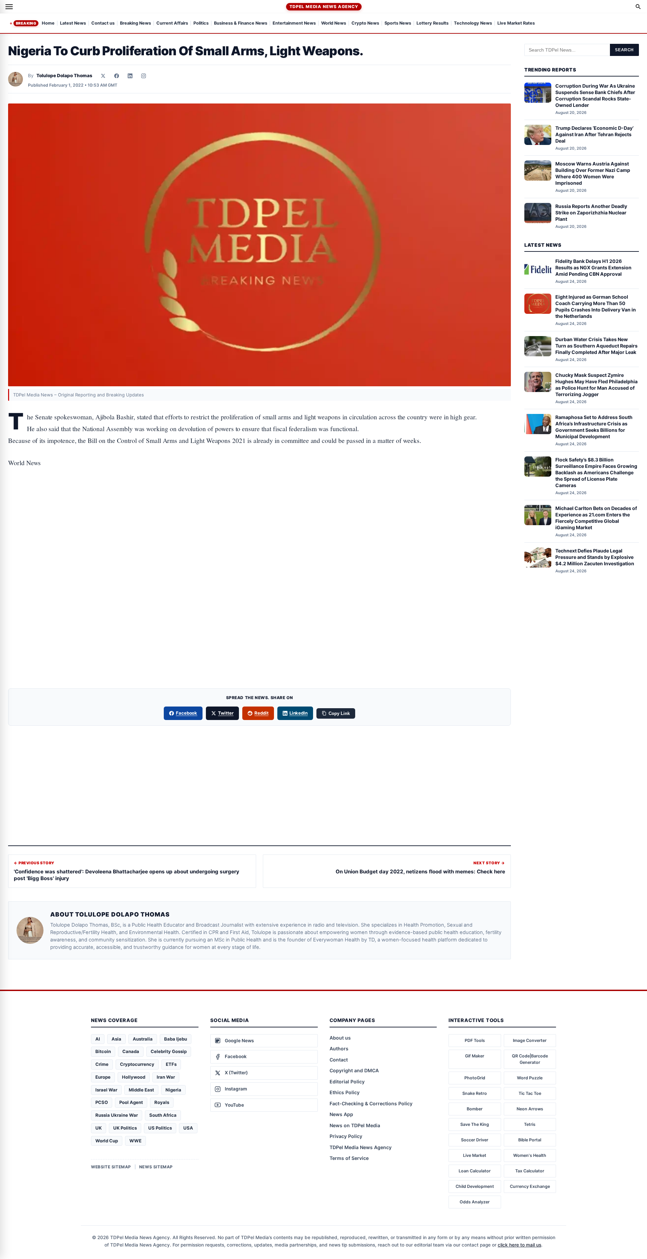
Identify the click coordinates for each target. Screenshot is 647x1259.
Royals (161, 1102)
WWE (135, 1140)
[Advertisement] (259, 504)
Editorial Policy (347, 1081)
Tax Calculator (529, 1170)
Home (48, 23)
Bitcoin (103, 1051)
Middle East (141, 1089)
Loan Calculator (475, 1170)
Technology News (473, 23)
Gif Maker (474, 1055)
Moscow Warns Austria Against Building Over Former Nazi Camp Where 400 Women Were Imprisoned (592, 173)
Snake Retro (474, 1093)
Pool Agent (131, 1102)
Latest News (73, 23)
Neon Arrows (530, 1108)
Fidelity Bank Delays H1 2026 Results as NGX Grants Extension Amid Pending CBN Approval (593, 267)
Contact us (103, 23)
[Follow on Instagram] (143, 76)
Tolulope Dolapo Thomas (64, 75)
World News (333, 23)
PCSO (101, 1102)
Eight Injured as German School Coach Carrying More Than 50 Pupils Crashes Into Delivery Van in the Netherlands (595, 306)
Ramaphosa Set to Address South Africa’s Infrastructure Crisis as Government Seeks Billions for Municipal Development (594, 426)
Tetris (529, 1124)
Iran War (166, 1077)
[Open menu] (9, 6)
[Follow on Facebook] (117, 76)
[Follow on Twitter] (103, 76)
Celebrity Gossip (169, 1051)
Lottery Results (433, 23)
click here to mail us (519, 1245)
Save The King (474, 1124)
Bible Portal (529, 1139)
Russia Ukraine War (116, 1115)
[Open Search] (638, 6)
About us (340, 1038)
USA (188, 1128)
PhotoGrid (474, 1077)
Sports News (397, 23)
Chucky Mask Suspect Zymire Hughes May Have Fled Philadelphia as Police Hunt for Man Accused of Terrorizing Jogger (596, 384)
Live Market (474, 1155)
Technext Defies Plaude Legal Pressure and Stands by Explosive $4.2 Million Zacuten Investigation (594, 557)
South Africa (163, 1115)
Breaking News (135, 23)
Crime (102, 1064)
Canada (130, 1051)
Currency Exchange (530, 1186)
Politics (201, 23)
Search (624, 50)
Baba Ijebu (175, 1039)
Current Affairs (172, 23)
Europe (103, 1077)
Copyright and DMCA (354, 1070)
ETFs (171, 1064)
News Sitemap (156, 1166)
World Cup (106, 1140)
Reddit (261, 713)
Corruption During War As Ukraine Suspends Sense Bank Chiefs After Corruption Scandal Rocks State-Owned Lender (595, 95)
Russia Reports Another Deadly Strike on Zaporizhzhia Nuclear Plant (591, 212)
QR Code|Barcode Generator (530, 1059)
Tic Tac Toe (530, 1093)
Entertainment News (294, 23)
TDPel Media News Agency (323, 6)
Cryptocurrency (137, 1064)
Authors (339, 1048)
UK (98, 1128)
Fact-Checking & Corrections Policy (371, 1103)
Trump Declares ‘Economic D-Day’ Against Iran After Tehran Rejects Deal (594, 134)
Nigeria (173, 1089)
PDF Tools (475, 1040)
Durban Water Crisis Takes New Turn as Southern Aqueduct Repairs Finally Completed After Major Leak (596, 345)
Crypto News (365, 23)
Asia (116, 1039)
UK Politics (125, 1128)
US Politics (160, 1128)
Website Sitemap (111, 1166)
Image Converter (530, 1040)
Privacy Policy (346, 1136)
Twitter (226, 713)
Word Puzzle (530, 1077)
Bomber (475, 1108)
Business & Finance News (240, 23)
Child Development (475, 1186)
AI (97, 1039)
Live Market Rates (516, 23)
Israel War (106, 1089)
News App (341, 1114)
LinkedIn (298, 713)
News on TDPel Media (355, 1125)
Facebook (186, 713)
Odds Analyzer (475, 1201)
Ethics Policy (345, 1092)
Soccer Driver (474, 1139)
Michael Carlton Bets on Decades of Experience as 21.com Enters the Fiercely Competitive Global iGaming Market (596, 517)
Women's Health (529, 1155)
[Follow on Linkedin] (130, 76)
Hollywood (133, 1077)
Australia (143, 1039)
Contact (339, 1059)
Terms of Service (349, 1158)
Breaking (26, 23)
